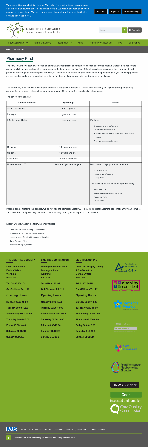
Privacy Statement (43, 429)
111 (27, 289)
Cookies (92, 429)
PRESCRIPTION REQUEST (101, 43)
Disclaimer (58, 429)
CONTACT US (134, 43)
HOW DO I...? (62, 43)
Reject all (115, 11)
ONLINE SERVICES (16, 43)
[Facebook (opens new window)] (8, 437)
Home (8, 49)
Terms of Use (27, 429)
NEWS (80, 43)
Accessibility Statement (75, 429)
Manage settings (132, 11)
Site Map (102, 429)
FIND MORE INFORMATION (125, 384)
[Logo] (33, 30)
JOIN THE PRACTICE (42, 43)
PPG (120, 43)
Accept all (101, 11)
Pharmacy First (19, 49)
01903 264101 (18, 283)
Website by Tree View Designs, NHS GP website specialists (43, 437)
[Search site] (124, 30)
